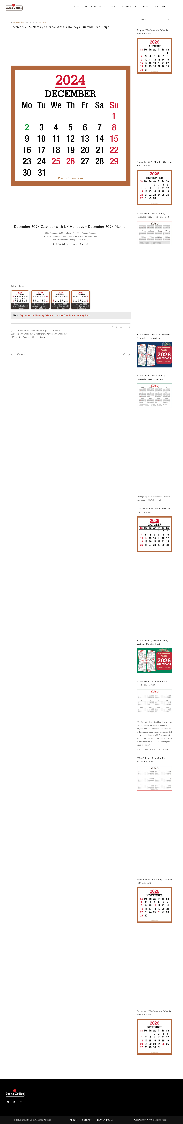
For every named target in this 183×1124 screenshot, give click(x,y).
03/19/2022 (31, 22)
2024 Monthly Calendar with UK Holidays (30, 330)
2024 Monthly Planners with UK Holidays (28, 337)
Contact (87, 1120)
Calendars (41, 22)
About (73, 1120)
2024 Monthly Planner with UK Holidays (50, 334)
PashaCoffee (19, 22)
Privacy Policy (105, 1120)
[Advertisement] (70, 46)
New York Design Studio (157, 1120)
